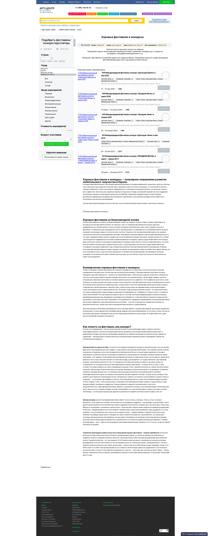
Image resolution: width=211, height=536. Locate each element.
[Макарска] (74, 69)
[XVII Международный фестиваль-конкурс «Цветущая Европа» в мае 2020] (88, 79)
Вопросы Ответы (74, 2)
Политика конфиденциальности (52, 526)
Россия (43, 61)
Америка (62, 61)
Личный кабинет (152, 2)
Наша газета (108, 502)
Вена (109, 79)
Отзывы (62, 2)
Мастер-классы (77, 523)
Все (46, 79)
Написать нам (101, 8)
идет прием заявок (48, 29)
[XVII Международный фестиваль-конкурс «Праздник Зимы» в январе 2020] (88, 121)
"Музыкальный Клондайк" (111, 505)
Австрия (104, 79)
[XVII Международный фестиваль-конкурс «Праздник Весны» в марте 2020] (88, 100)
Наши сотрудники (47, 517)
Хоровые (75, 505)
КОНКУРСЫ (102, 14)
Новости (75, 531)
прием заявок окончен (67, 29)
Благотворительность (49, 521)
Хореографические (78, 510)
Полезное (87, 2)
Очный (47, 86)
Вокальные (76, 507)
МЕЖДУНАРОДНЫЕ (128, 14)
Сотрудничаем (46, 510)
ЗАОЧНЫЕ (92, 14)
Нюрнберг (127, 79)
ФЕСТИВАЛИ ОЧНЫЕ (77, 14)
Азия (55, 61)
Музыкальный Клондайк (50, 523)
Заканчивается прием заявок (56, 157)
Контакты (97, 2)
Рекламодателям (47, 514)
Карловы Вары (151, 79)
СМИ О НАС (45, 512)
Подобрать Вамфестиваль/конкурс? (159, 21)
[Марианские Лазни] (74, 74)
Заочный (48, 82)
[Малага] (74, 71)
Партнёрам (166, 2)
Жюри (44, 505)
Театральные (76, 519)
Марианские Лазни (108, 81)
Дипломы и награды (48, 519)
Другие (74, 517)
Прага (143, 79)
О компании (46, 502)
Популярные (147, 14)
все (80, 29)
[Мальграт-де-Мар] (74, 72)
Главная (46, 2)
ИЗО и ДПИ (76, 521)
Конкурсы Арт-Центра (163, 14)
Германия (119, 79)
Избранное (140, 2)
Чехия (138, 79)
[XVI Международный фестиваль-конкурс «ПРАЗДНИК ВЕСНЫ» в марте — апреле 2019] (88, 163)
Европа (49, 61)
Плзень (160, 79)
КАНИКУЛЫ (113, 14)
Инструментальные (78, 512)
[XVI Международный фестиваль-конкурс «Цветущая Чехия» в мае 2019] (88, 142)
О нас (54, 2)
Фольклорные (76, 514)
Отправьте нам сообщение (196, 534)
